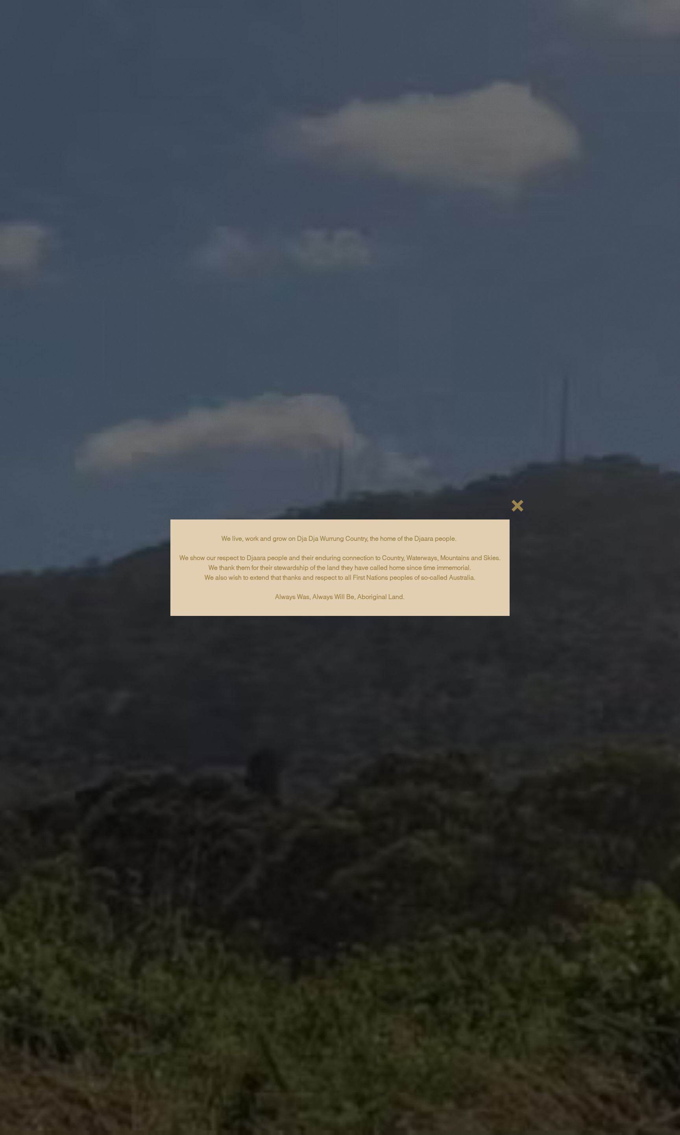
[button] (517, 506)
